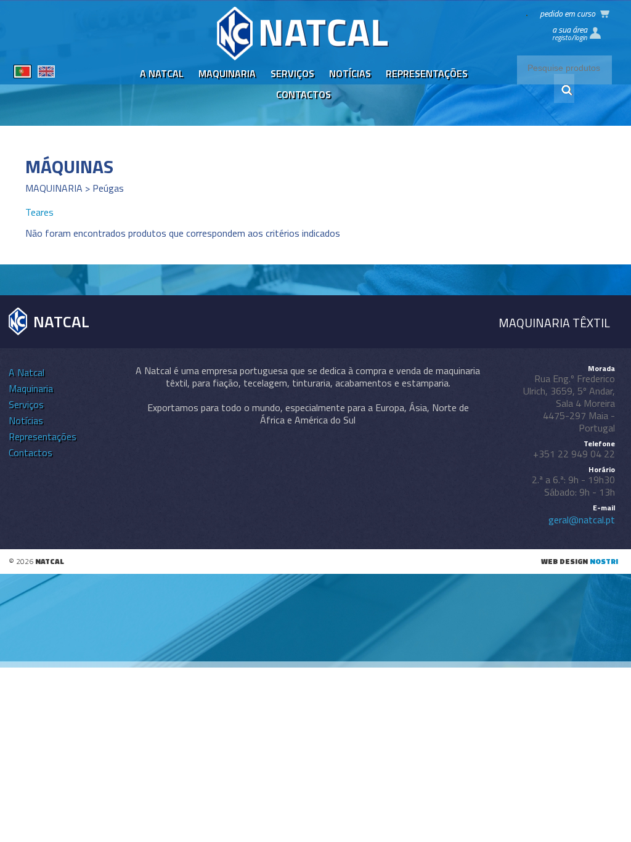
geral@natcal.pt (581, 519)
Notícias (350, 73)
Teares (39, 212)
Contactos (303, 94)
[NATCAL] (303, 56)
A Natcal (162, 73)
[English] (46, 73)
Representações (427, 73)
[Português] (22, 73)
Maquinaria (227, 73)
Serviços (292, 73)
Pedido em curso (567, 13)
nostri (604, 561)
